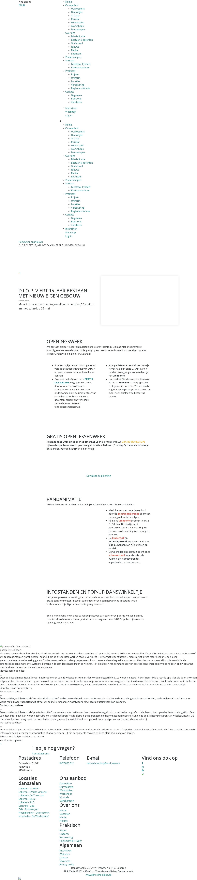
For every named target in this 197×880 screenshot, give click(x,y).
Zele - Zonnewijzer (28, 809)
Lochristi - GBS (26, 805)
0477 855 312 (67, 763)
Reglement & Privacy (71, 840)
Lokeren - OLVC (26, 798)
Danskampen (78, 29)
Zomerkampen (73, 57)
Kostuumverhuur (80, 67)
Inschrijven (65, 850)
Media (74, 50)
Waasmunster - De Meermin (33, 812)
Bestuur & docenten (82, 39)
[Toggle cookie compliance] (1, 695)
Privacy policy (67, 864)
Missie (63, 810)
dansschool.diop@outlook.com (103, 763)
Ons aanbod (71, 5)
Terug (23, 273)
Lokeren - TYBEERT (29, 788)
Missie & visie (78, 36)
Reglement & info (80, 88)
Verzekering (77, 84)
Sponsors (76, 53)
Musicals (64, 797)
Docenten (65, 813)
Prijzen (75, 74)
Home (68, 1)
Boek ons (76, 98)
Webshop (65, 854)
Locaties (75, 81)
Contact (69, 91)
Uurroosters (78, 8)
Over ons (70, 32)
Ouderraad (77, 43)
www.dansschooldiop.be (98, 874)
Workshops (77, 26)
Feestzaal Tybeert (80, 64)
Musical (75, 19)
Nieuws (75, 46)
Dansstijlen (77, 12)
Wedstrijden (77, 22)
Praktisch (70, 71)
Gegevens (76, 95)
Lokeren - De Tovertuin (31, 795)
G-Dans (75, 15)
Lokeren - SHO (26, 802)
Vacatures (76, 102)
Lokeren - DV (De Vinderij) (32, 792)
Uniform (75, 77)
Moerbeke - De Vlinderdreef (33, 816)
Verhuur (69, 60)
